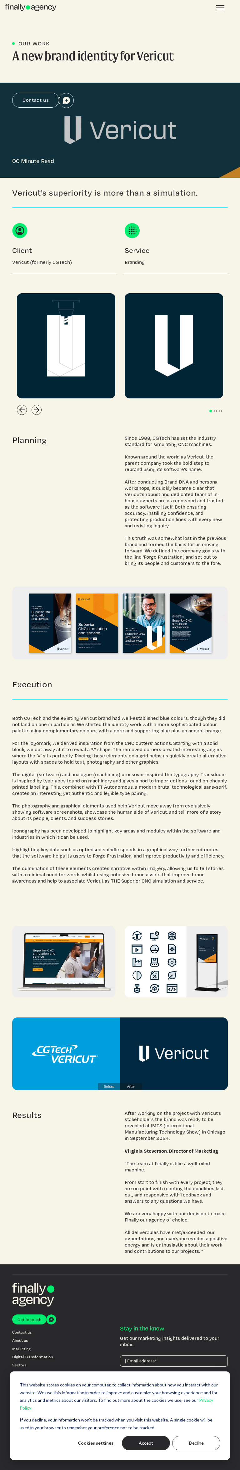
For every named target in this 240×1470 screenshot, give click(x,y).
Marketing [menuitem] (21, 1348)
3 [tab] (220, 411)
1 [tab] (210, 411)
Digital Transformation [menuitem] (32, 1356)
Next (37, 410)
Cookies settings (95, 1443)
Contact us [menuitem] (22, 1331)
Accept (146, 1443)
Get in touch (29, 1319)
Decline (196, 1443)
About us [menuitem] (20, 1340)
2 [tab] (215, 411)
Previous (22, 410)
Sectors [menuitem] (19, 1364)
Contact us (35, 100)
